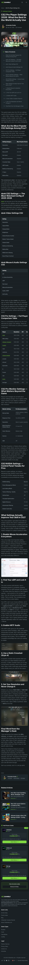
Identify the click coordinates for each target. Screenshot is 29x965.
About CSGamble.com (6, 922)
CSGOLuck (9, 848)
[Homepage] (6, 896)
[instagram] (8, 960)
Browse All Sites (14, 886)
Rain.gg (8, 866)
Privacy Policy (4, 946)
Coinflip (3, 936)
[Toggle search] (22, 2)
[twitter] (4, 960)
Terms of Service (5, 944)
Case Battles (4, 934)
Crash (2, 932)
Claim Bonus (14, 842)
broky (3, 379)
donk (2, 201)
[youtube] (6, 960)
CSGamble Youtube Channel (8, 920)
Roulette (3, 929)
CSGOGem (9, 829)
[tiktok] (2, 960)
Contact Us (4, 948)
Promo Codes (4, 915)
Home (2, 8)
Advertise (3, 951)
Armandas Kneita (11, 25)
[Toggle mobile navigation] (26, 2)
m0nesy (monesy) (6, 342)
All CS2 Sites (4, 912)
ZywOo (4, 345)
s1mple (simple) (6, 355)
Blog (2, 917)
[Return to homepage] (6, 2)
